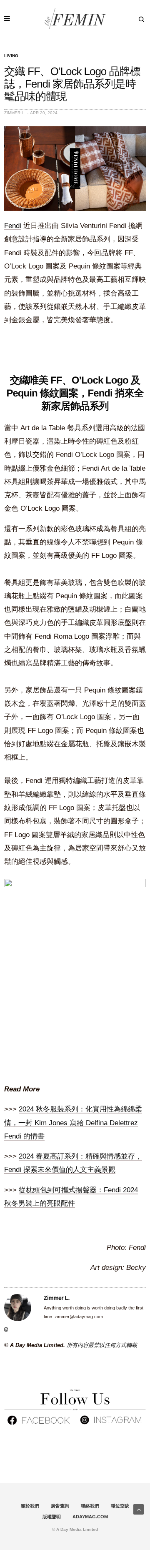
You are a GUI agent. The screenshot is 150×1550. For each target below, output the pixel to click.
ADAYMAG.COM (90, 1516)
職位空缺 (120, 1505)
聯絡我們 (90, 1505)
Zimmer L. (14, 112)
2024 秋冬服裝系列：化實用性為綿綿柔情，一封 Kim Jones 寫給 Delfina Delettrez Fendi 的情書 (73, 1122)
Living (11, 56)
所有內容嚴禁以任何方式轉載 (102, 1345)
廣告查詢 (60, 1505)
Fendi (12, 226)
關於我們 (30, 1505)
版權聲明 (51, 1516)
